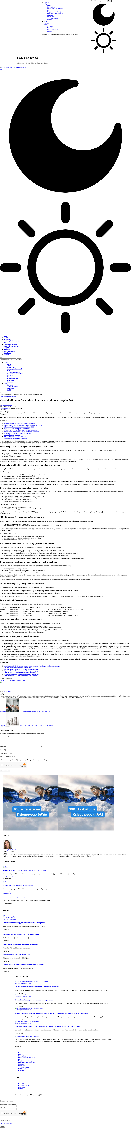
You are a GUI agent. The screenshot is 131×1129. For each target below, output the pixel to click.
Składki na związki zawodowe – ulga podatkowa (17, 428)
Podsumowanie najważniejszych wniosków (16, 438)
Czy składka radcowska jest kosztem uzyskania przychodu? (22, 669)
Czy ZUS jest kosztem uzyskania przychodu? (17, 667)
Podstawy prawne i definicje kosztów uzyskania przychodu (20, 423)
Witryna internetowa (5, 756)
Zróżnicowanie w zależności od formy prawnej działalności (20, 430)
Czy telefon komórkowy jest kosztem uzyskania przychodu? (25, 923)
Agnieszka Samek (5, 408)
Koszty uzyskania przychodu (8, 396)
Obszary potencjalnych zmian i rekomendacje (16, 436)
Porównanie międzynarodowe (12, 435)
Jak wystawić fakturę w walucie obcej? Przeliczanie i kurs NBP (21, 934)
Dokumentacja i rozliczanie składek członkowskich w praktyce (21, 431)
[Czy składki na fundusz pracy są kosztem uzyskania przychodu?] (23, 995)
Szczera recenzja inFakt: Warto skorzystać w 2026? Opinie (24, 870)
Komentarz (3, 746)
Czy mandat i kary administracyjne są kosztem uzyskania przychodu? (23, 964)
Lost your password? (6, 1123)
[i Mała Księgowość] (13, 67)
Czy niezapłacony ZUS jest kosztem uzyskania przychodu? (21, 675)
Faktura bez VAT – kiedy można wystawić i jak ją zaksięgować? (21, 944)
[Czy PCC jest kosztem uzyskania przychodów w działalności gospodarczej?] (31, 981)
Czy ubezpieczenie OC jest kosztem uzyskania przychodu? (21, 674)
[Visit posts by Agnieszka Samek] (6, 405)
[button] (1, 69)
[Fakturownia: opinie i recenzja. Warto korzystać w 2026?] (7, 893)
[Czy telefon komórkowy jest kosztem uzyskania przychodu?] (9, 919)
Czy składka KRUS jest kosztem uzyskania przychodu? (20, 672)
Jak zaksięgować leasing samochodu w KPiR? (16, 954)
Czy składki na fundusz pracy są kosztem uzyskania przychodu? (23, 671)
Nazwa (2, 750)
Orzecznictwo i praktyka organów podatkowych (17, 433)
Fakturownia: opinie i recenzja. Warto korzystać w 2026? (17, 897)
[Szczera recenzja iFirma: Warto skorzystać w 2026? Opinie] (5, 882)
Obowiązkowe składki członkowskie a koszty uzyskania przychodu (23, 425)
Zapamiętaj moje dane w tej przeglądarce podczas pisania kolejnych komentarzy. (24, 760)
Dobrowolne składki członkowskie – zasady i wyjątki (19, 427)
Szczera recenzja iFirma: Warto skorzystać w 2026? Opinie (18, 885)
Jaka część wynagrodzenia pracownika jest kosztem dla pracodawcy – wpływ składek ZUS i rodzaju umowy (47, 1026)
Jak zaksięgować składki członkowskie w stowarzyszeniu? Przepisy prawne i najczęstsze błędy (32, 666)
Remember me (6, 1120)
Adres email (4, 753)
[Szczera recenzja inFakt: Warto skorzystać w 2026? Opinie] (5, 867)
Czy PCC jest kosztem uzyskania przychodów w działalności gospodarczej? (37, 986)
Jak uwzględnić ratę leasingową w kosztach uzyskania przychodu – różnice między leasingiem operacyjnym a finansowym (51, 1013)
